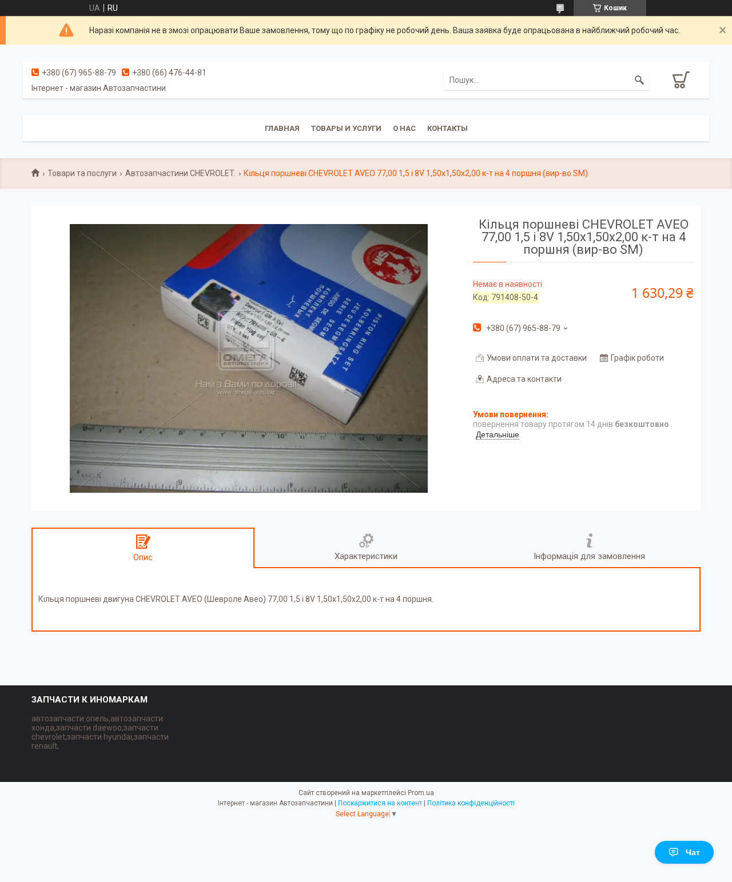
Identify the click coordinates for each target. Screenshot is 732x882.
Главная (282, 128)
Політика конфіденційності (471, 803)
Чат (693, 852)
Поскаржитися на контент (380, 803)
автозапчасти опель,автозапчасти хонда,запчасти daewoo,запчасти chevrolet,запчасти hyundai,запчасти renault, (100, 732)
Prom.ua (421, 793)
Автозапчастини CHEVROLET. (180, 173)
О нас (404, 128)
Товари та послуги (82, 173)
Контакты (447, 128)
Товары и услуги (346, 128)
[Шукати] (639, 80)
